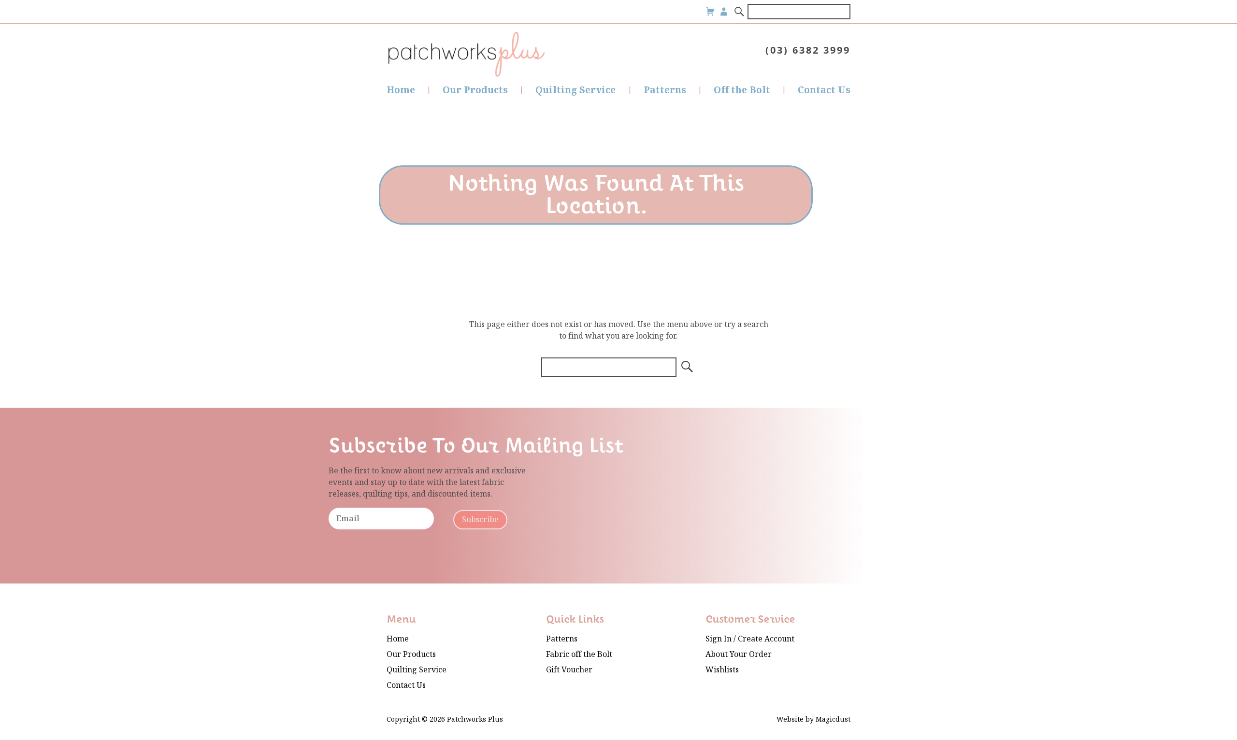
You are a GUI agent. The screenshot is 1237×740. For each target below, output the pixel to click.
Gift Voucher (569, 669)
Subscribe (480, 519)
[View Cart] (710, 11)
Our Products (475, 90)
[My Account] (723, 11)
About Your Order (738, 654)
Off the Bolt (742, 90)
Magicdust (833, 719)
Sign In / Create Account (749, 638)
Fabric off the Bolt (579, 654)
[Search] (740, 11)
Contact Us (824, 90)
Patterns (665, 90)
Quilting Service (575, 90)
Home (401, 90)
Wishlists (722, 669)
